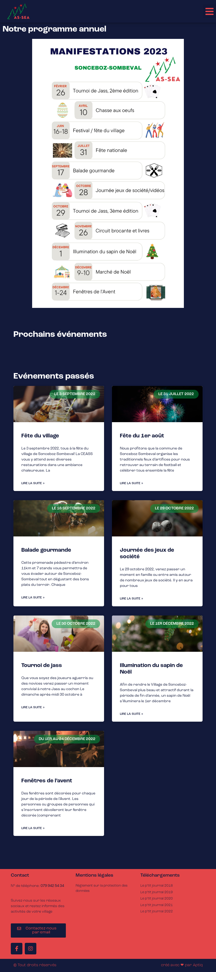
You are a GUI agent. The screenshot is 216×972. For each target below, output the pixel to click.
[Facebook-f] (16, 948)
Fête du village (40, 436)
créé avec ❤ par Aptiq (182, 965)
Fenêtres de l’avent (46, 781)
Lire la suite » (33, 483)
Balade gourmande (46, 550)
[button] (209, 11)
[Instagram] (30, 948)
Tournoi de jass (41, 665)
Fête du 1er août (142, 436)
